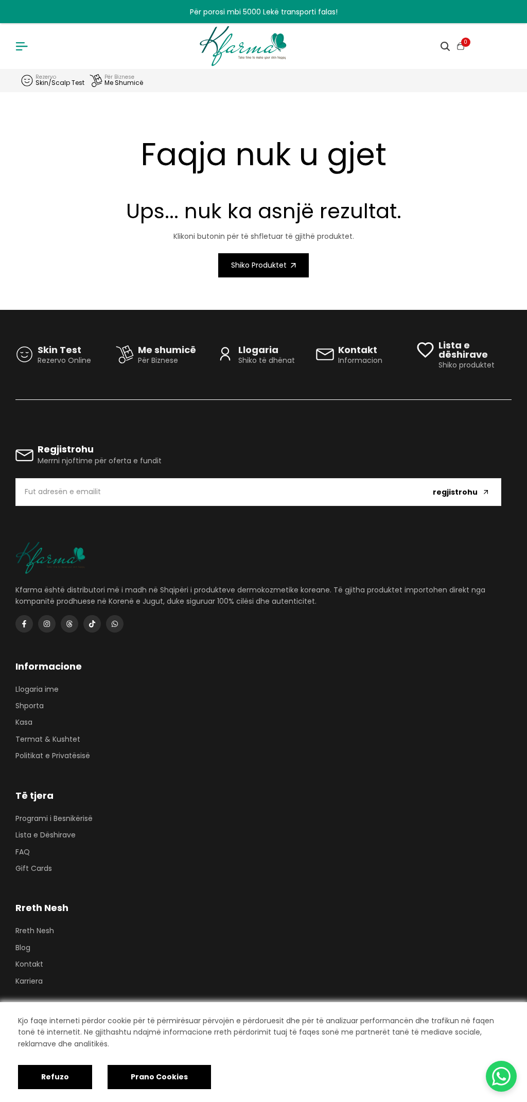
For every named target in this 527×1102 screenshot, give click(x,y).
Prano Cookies (159, 1077)
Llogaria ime (37, 689)
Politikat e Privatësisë (52, 755)
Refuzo (55, 1077)
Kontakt (29, 964)
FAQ (22, 852)
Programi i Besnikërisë (54, 818)
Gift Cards (33, 868)
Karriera (29, 981)
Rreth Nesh (34, 930)
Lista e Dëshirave (45, 835)
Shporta (29, 706)
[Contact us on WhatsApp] (501, 1076)
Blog (22, 947)
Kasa (23, 722)
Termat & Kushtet (47, 739)
